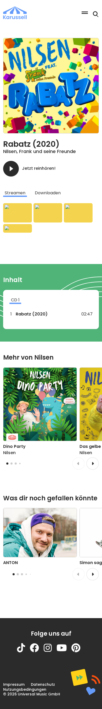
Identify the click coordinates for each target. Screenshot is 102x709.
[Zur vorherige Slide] (78, 463)
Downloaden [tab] (48, 193)
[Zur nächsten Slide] (92, 463)
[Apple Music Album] (17, 212)
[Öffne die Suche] (96, 14)
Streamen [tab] (15, 193)
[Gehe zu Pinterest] (78, 651)
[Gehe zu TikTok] (23, 651)
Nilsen (10, 151)
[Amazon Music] (47, 212)
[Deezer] (17, 228)
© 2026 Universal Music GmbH (31, 694)
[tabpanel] (51, 218)
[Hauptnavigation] (85, 12)
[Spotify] (78, 212)
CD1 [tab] (15, 300)
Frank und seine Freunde (47, 151)
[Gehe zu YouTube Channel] (64, 651)
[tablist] (51, 193)
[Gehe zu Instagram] (50, 651)
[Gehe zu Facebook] (37, 651)
